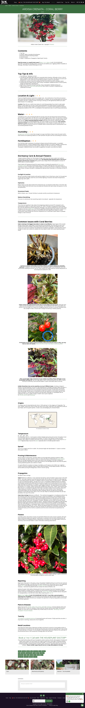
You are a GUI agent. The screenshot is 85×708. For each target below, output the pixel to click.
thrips (39, 607)
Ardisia (20, 651)
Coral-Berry (21, 655)
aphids (43, 607)
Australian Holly (29, 653)
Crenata (23, 651)
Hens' (35, 655)
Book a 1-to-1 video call (45, 62)
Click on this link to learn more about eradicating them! (49, 343)
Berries (43, 651)
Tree (25, 655)
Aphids (25, 395)
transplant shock (22, 165)
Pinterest (52, 44)
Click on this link (47, 591)
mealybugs (48, 607)
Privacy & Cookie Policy (53, 705)
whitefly (29, 607)
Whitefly (21, 395)
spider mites (35, 607)
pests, (37, 440)
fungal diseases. (61, 459)
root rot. (51, 593)
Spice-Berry (21, 656)
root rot (60, 164)
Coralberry (42, 653)
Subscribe (48, 701)
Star (31, 651)
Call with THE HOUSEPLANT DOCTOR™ (48, 637)
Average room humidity (24, 134)
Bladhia (31, 656)
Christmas (35, 651)
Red (19, 653)
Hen (28, 655)
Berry (40, 651)
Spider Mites (33, 86)
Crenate (35, 656)
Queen (28, 651)
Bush (38, 653)
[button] (77, 2)
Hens (38, 655)
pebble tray (31, 208)
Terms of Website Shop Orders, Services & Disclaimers (36, 705)
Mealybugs (39, 86)
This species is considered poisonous (27, 618)
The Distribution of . (42, 428)
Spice (42, 655)
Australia (23, 653)
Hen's (31, 655)
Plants (10, 5)
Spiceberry (26, 656)
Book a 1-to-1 (25, 637)
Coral (34, 653)
